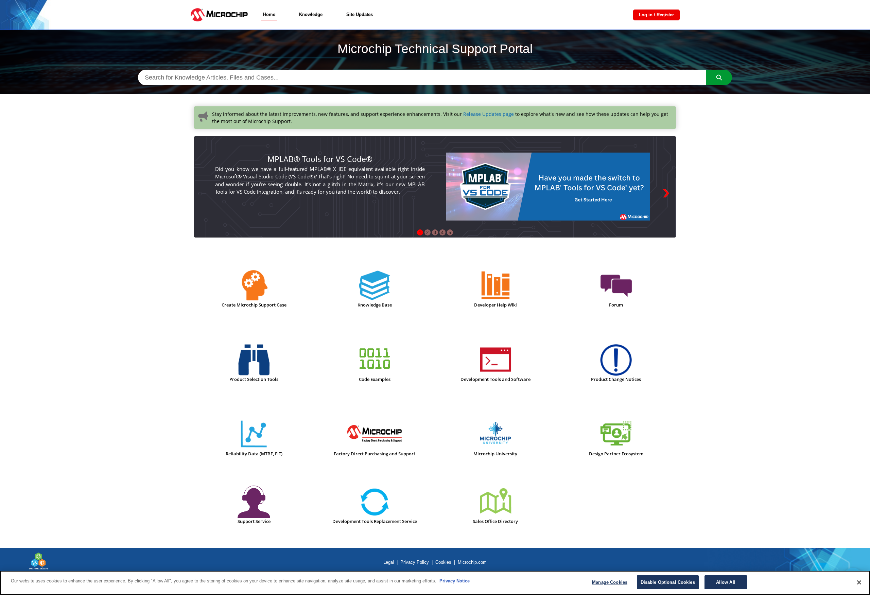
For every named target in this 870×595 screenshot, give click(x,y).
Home (269, 14)
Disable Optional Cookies (668, 582)
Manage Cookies (609, 582)
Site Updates (359, 14)
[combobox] (422, 77)
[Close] (859, 582)
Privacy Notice (454, 580)
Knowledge (311, 14)
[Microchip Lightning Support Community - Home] (219, 14)
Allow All (725, 582)
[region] (435, 583)
